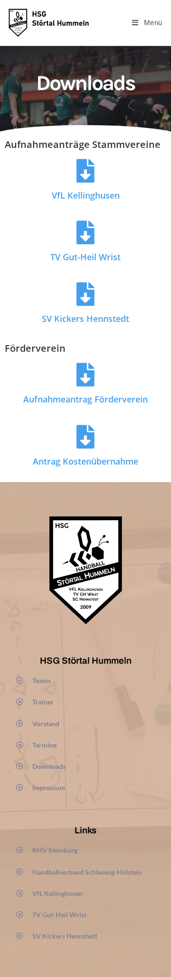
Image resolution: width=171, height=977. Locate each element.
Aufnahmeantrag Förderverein (85, 399)
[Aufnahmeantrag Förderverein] (85, 374)
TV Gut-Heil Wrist (85, 257)
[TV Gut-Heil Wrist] (85, 232)
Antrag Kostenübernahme (85, 461)
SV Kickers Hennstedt (85, 318)
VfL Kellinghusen (86, 195)
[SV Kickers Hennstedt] (85, 294)
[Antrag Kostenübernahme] (85, 436)
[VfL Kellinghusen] (85, 171)
